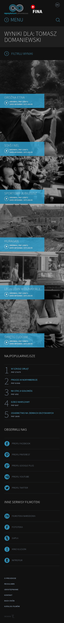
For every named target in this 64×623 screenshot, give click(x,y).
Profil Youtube (20, 476)
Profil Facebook (21, 443)
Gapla (15, 538)
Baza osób (9, 601)
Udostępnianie (11, 589)
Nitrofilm (17, 560)
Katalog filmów (12, 606)
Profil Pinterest (21, 454)
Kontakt (8, 595)
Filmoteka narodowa (23, 515)
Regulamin (9, 584)
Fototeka (17, 527)
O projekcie (10, 578)
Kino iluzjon (19, 549)
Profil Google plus (23, 465)
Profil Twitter (20, 487)
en (57, 5)
